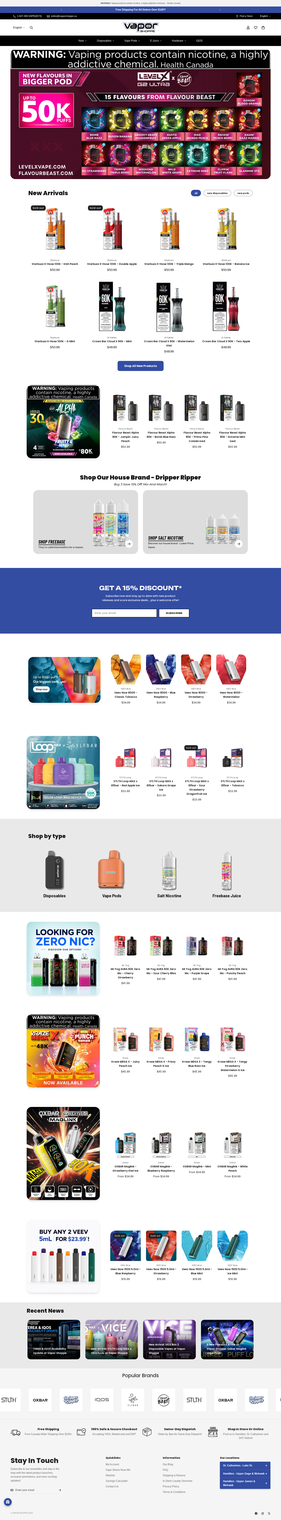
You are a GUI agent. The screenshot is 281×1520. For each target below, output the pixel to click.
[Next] (219, 9)
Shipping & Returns (174, 1475)
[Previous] (61, 9)
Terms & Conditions (174, 1491)
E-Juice (154, 40)
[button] (263, 27)
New (81, 40)
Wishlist (110, 1475)
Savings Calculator (117, 1480)
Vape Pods (130, 40)
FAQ (165, 1469)
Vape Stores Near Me (118, 1469)
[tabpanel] (140, 287)
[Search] (31, 27)
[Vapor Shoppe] (140, 27)
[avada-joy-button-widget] (8, 1502)
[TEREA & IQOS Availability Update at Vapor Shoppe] (53, 1339)
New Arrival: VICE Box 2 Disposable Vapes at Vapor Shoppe (167, 1349)
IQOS (199, 40)
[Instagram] (262, 1513)
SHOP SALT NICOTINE (165, 538)
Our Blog (168, 1464)
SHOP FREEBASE (51, 542)
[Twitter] (269, 1513)
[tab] (196, 193)
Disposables (104, 40)
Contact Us (112, 1486)
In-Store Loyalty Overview (177, 1480)
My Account (112, 1464)
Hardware (177, 40)
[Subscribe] (57, 1490)
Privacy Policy (171, 1486)
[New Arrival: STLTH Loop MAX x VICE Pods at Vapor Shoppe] (111, 1339)
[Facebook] (256, 1513)
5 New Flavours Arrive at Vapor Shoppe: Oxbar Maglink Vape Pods (226, 1349)
